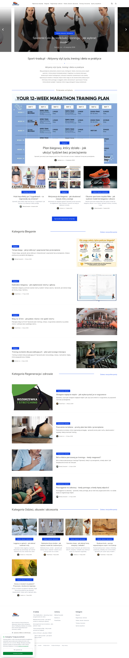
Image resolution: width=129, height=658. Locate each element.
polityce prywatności (23, 646)
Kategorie (79, 612)
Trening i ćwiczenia (84, 3)
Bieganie (46, 3)
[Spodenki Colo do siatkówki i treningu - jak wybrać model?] (64, 29)
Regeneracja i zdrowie (56, 3)
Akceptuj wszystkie (18, 653)
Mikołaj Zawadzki (58, 615)
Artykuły (36, 612)
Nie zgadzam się (18, 649)
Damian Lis (57, 617)
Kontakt (39, 645)
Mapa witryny (65, 645)
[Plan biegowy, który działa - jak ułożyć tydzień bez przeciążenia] (64, 129)
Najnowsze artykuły (37, 3)
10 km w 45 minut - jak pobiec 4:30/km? (42, 633)
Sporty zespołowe (96, 3)
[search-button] (112, 3)
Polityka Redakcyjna (55, 645)
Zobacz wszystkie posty (108, 232)
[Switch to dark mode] (115, 3)
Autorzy (57, 612)
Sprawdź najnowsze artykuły (64, 219)
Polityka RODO (46, 645)
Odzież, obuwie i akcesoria (71, 3)
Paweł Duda (57, 620)
